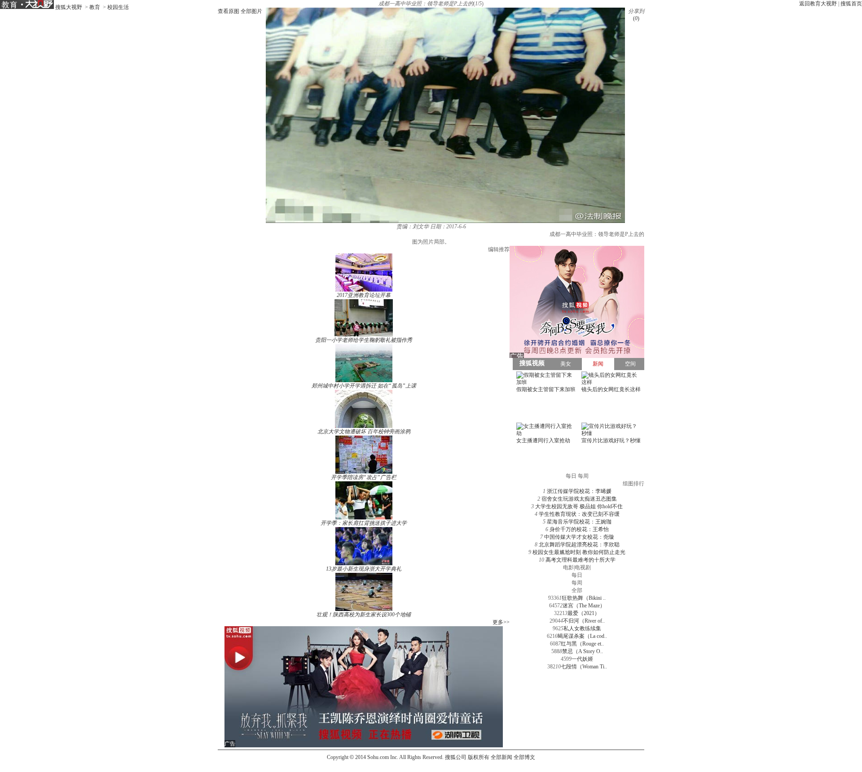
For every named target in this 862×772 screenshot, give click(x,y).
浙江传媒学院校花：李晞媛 (579, 491)
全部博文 (524, 757)
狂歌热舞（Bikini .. (584, 598)
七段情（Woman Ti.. (584, 666)
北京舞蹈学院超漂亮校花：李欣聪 (579, 544)
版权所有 (478, 757)
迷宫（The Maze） (584, 605)
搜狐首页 (851, 3)
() (636, 18)
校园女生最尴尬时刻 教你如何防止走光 (578, 552)
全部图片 (251, 11)
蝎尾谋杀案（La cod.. (582, 636)
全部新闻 (501, 757)
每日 (577, 575)
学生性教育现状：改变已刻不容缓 (579, 514)
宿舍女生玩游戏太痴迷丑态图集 (579, 499)
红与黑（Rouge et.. (582, 644)
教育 (94, 7)
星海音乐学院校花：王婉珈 (579, 522)
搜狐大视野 (68, 7)
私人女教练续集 (582, 628)
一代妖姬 (582, 659)
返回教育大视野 (818, 3)
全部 (577, 590)
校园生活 (118, 7)
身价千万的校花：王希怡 (579, 529)
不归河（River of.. (584, 621)
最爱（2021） (583, 613)
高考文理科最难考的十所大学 (580, 560)
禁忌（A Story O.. (582, 651)
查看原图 (228, 11)
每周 (577, 583)
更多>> (501, 622)
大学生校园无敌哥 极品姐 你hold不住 (579, 506)
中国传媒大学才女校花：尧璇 (579, 537)
